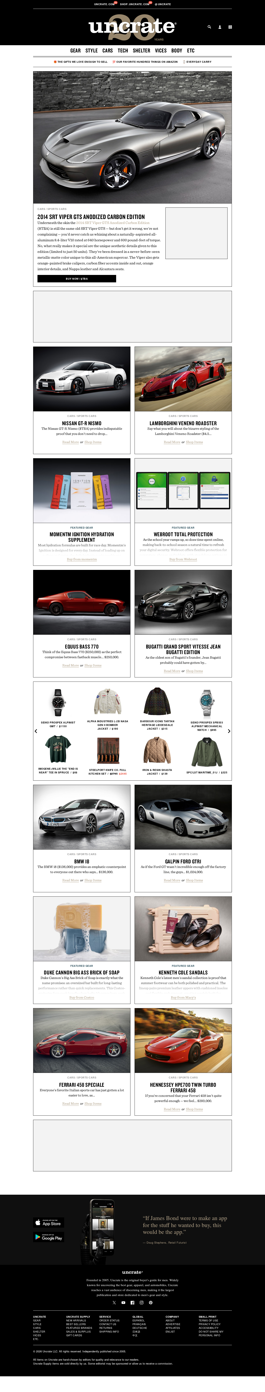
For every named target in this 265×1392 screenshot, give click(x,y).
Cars (107, 50)
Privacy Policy (210, 1324)
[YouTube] (123, 1302)
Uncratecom (104, 4)
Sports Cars (57, 209)
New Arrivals (76, 1320)
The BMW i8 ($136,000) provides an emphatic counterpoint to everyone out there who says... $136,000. (81, 869)
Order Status (109, 1320)
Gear (75, 50)
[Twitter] (114, 1302)
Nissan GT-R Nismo (82, 423)
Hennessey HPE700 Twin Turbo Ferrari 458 (183, 1087)
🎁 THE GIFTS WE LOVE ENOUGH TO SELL (81, 62)
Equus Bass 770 (82, 646)
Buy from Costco (81, 997)
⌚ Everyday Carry (197, 62)
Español (138, 1320)
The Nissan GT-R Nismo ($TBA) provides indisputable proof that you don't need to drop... (81, 431)
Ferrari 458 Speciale (81, 1084)
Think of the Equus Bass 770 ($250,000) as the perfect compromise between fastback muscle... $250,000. (82, 654)
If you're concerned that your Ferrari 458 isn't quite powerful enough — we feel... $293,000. (183, 1098)
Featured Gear (81, 527)
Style (92, 50)
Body (176, 50)
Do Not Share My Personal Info (211, 1333)
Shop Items (92, 442)
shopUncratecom (135, 4)
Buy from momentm (82, 559)
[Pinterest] (150, 1302)
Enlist (170, 1331)
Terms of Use (208, 1320)
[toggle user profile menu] (220, 27)
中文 (135, 1335)
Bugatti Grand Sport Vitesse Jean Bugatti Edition (183, 649)
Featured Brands (79, 1327)
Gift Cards (74, 1335)
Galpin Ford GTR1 (183, 861)
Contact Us (107, 1324)
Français (139, 1324)
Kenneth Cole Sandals (183, 972)
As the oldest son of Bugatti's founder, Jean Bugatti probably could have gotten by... (183, 660)
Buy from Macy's (183, 997)
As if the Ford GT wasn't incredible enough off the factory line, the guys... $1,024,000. (183, 869)
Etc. (36, 1339)
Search (209, 26)
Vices (161, 50)
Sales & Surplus (78, 1331)
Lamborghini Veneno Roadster (183, 423)
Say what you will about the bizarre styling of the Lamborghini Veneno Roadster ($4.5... (183, 431)
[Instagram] (141, 1302)
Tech (123, 50)
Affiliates (173, 1327)
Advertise (173, 1324)
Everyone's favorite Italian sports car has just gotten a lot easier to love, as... (82, 1092)
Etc (191, 50)
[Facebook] (132, 1302)
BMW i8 (81, 861)
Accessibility (209, 1327)
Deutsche (139, 1327)
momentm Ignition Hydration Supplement (82, 537)
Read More (70, 442)
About (170, 1320)
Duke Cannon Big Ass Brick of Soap (82, 972)
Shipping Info (109, 1331)
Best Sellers (76, 1324)
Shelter (141, 50)
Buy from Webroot (183, 559)
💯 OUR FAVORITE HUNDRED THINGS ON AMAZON (145, 62)
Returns (105, 1327)
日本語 (136, 1331)
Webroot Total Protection (183, 534)
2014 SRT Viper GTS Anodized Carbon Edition (91, 217)
